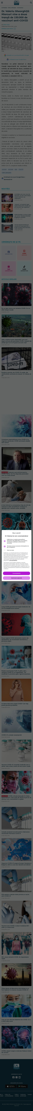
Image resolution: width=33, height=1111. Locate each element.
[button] (16, 550)
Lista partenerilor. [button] (13, 560)
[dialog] (16, 555)
